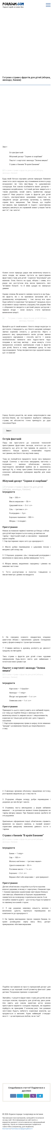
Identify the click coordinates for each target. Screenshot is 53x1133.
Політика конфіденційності (22, 1129)
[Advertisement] (26, 42)
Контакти (6, 1129)
